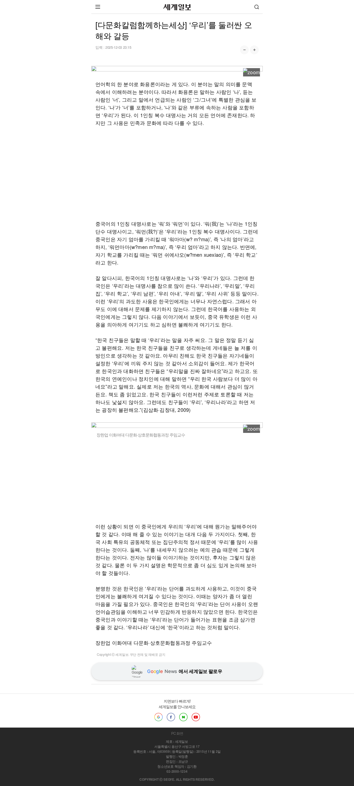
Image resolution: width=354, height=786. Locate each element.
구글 (158, 717)
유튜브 (196, 717)
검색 (257, 7)
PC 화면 (177, 733)
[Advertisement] (177, 173)
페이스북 (171, 717)
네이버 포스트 (183, 717)
